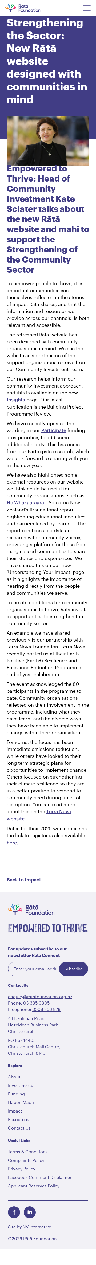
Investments (20, 1085)
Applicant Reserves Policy (33, 1185)
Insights (16, 400)
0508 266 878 (46, 1009)
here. (13, 843)
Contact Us (19, 1127)
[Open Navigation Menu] (86, 8)
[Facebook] (14, 1212)
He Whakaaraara (25, 502)
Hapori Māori (21, 1102)
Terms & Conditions (28, 1151)
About (14, 1076)
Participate (53, 430)
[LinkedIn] (30, 1212)
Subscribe (73, 968)
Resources (18, 1119)
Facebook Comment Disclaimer (39, 1177)
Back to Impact (24, 879)
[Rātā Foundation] (30, 8)
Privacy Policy (21, 1168)
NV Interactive (37, 1226)
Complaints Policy (26, 1160)
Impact (15, 1110)
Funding (16, 1093)
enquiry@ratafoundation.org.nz (40, 996)
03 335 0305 (36, 1002)
